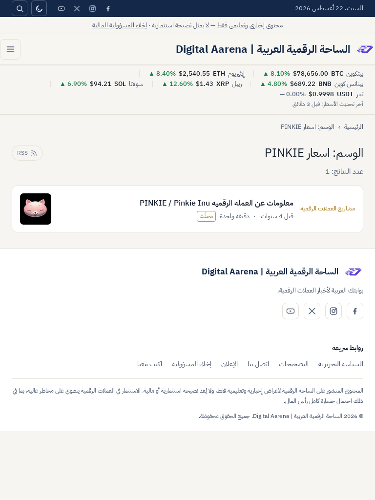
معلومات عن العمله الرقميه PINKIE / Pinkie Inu (216, 203)
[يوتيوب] (61, 8)
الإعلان (229, 364)
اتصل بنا (258, 364)
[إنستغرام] (92, 8)
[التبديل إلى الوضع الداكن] (39, 8)
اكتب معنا (149, 364)
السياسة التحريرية (340, 364)
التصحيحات (294, 364)
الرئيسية (353, 126)
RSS (22, 152)
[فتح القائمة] (10, 49)
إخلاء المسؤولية (191, 364)
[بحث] (19, 8)
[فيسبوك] (108, 8)
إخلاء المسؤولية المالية (119, 25)
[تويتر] (76, 8)
